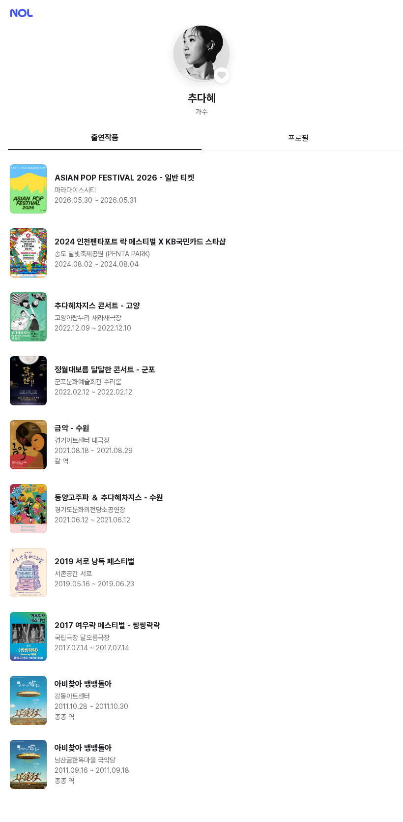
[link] (201, 188)
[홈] (21, 13)
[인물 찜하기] (222, 75)
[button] (201, 54)
